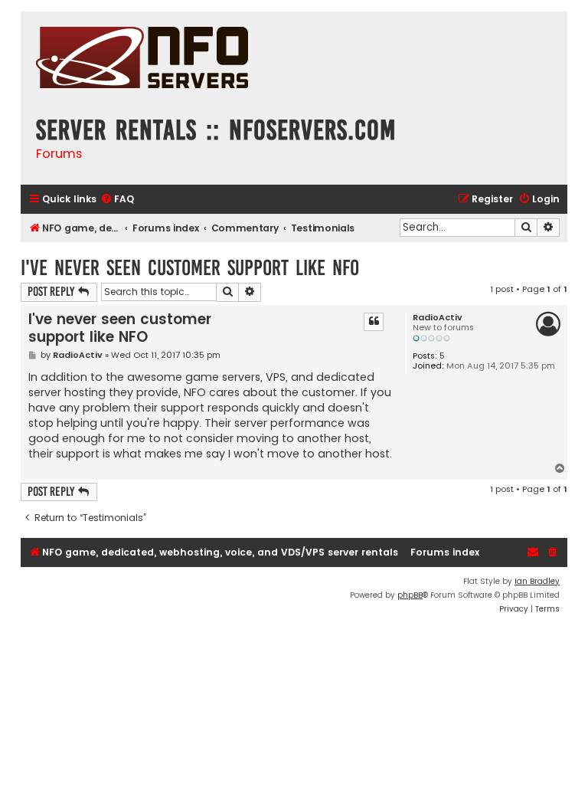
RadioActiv (437, 318)
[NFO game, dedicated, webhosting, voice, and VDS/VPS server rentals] (142, 59)
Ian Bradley (537, 581)
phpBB (410, 595)
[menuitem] (117, 199)
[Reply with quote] (374, 322)
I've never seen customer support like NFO (190, 268)
